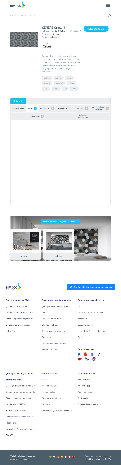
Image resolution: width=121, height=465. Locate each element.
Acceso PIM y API (49, 349)
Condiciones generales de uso (98, 456)
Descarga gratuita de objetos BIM (20, 385)
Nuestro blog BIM (49, 385)
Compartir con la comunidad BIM (20, 416)
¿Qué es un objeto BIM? (16, 306)
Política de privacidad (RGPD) (98, 459)
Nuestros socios (85, 391)
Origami (53, 37)
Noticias (45, 379)
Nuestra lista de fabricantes (54, 343)
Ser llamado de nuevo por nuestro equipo (93, 287)
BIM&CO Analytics (50, 324)
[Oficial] (18, 101)
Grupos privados (85, 324)
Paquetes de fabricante (52, 318)
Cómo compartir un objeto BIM (19, 318)
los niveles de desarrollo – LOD (20, 312)
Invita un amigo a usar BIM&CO (55, 410)
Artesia (56, 34)
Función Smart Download (17, 410)
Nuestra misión (84, 379)
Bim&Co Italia (61, 30)
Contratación (83, 398)
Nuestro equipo (85, 385)
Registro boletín (49, 391)
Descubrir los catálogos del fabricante (60, 221)
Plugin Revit (11, 422)
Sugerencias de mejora (88, 404)
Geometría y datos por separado (20, 391)
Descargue (96, 28)
